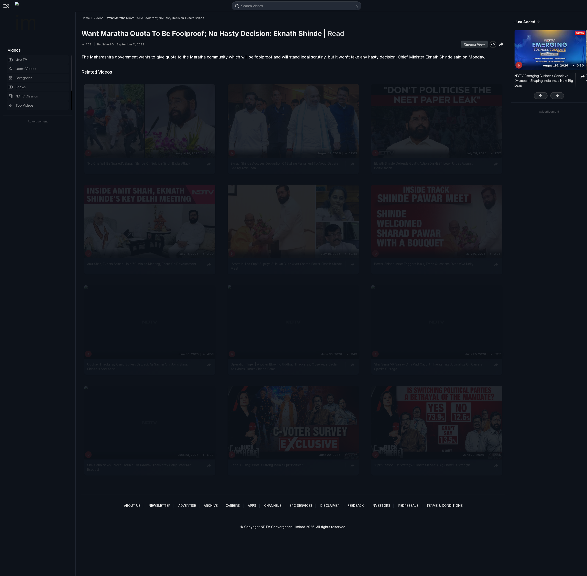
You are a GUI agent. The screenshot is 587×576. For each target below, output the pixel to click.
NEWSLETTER (159, 505)
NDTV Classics (27, 96)
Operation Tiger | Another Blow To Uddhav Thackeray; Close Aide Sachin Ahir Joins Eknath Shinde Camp (284, 367)
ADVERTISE (187, 505)
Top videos (24, 105)
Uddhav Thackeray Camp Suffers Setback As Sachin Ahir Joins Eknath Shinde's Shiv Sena (138, 367)
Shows (21, 87)
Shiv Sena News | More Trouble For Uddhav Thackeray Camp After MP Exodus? (139, 467)
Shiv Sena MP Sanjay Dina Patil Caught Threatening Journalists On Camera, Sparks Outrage (428, 367)
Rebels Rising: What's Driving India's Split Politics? (267, 465)
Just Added (525, 21)
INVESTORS (381, 505)
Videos (14, 50)
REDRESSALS (408, 505)
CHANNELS (273, 505)
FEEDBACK (356, 505)
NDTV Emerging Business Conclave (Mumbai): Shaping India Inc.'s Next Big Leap (544, 80)
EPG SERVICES (301, 505)
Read (336, 33)
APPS (252, 505)
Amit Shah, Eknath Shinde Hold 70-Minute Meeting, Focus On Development (141, 264)
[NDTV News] (25, 20)
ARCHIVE (211, 505)
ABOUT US (132, 505)
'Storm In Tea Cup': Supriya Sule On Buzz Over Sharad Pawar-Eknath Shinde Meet (286, 266)
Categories (24, 78)
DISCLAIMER (330, 505)
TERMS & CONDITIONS (444, 505)
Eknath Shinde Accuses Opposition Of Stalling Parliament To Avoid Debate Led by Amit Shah (284, 165)
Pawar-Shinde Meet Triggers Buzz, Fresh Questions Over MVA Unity (423, 264)
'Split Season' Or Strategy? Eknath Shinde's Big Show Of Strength (422, 465)
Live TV (21, 59)
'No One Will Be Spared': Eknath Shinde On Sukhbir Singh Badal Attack (138, 163)
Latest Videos (26, 69)
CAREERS (233, 505)
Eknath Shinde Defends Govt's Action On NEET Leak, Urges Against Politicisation (423, 165)
